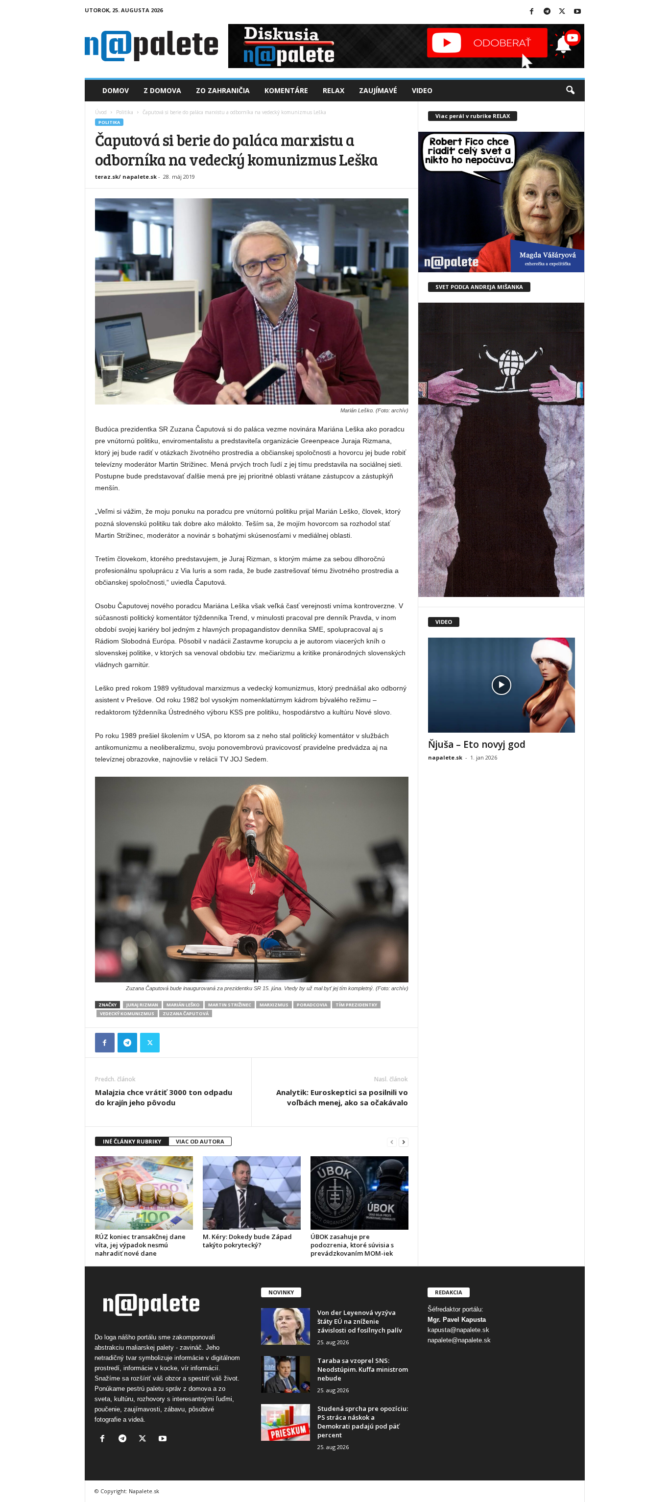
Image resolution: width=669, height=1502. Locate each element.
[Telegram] (547, 12)
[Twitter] (562, 12)
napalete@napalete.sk (459, 1340)
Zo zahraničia (223, 90)
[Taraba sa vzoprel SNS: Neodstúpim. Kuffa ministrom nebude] (285, 1374)
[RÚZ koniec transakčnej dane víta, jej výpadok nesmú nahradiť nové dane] (144, 1193)
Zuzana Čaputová (186, 1013)
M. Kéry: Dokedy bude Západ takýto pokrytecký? (247, 1240)
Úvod (101, 112)
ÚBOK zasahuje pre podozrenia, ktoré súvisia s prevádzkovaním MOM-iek (352, 1245)
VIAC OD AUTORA (200, 1141)
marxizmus (274, 1004)
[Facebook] (532, 12)
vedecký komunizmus (127, 1013)
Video (422, 90)
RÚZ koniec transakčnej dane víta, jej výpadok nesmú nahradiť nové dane (140, 1245)
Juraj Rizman (142, 1004)
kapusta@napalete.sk (458, 1330)
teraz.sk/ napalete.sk (126, 176)
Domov (115, 90)
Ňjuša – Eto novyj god (477, 744)
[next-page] (403, 1142)
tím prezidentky (356, 1004)
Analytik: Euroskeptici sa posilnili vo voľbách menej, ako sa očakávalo (342, 1097)
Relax (333, 90)
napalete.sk (445, 757)
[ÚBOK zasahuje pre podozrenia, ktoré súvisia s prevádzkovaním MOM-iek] (359, 1193)
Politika (124, 112)
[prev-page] (392, 1142)
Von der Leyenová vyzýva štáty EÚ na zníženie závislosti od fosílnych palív (359, 1321)
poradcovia (312, 1004)
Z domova (162, 90)
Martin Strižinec (229, 1004)
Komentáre (286, 90)
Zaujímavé (378, 90)
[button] (570, 90)
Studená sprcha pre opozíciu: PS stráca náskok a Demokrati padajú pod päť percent (362, 1421)
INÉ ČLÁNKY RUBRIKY (132, 1141)
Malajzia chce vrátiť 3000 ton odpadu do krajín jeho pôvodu (163, 1097)
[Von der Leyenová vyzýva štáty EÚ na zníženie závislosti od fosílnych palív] (285, 1326)
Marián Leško (183, 1004)
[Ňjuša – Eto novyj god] (501, 685)
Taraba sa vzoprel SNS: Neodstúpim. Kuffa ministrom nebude (362, 1369)
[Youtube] (577, 12)
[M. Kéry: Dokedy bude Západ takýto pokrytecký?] (252, 1193)
